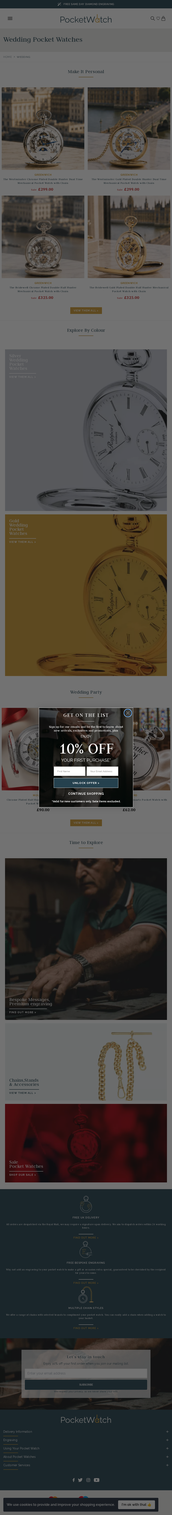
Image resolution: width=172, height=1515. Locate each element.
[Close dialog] (128, 713)
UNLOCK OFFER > (86, 783)
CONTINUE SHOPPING (86, 793)
